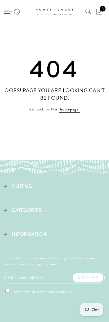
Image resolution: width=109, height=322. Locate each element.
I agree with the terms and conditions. (42, 291)
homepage (69, 109)
